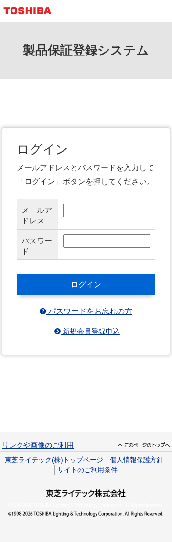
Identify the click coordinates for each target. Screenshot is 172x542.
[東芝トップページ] (31, 11)
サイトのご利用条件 (87, 470)
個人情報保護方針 (136, 460)
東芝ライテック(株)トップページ (54, 460)
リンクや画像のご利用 (38, 445)
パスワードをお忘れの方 (89, 311)
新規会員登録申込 (90, 331)
